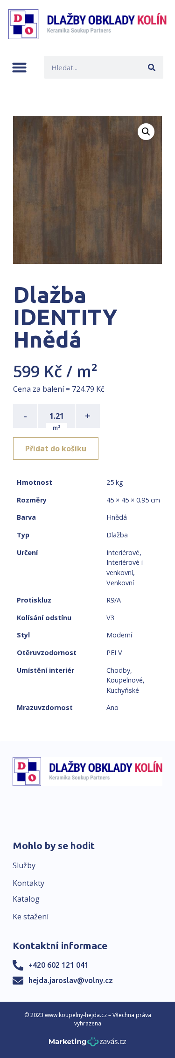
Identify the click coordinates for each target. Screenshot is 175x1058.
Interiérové (123, 552)
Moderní (119, 634)
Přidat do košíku (55, 448)
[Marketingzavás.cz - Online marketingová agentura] (87, 1044)
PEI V (114, 652)
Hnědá (116, 517)
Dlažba (117, 534)
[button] (19, 67)
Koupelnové (124, 680)
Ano (112, 707)
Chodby (118, 670)
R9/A (113, 600)
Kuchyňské (122, 690)
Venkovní (120, 582)
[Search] (151, 67)
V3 (110, 617)
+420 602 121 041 (58, 965)
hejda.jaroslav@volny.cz (70, 980)
